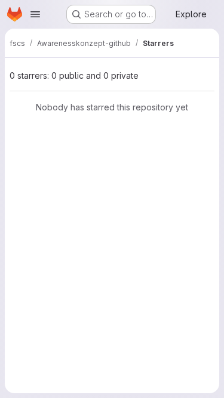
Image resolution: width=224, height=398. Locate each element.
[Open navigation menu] (35, 14)
